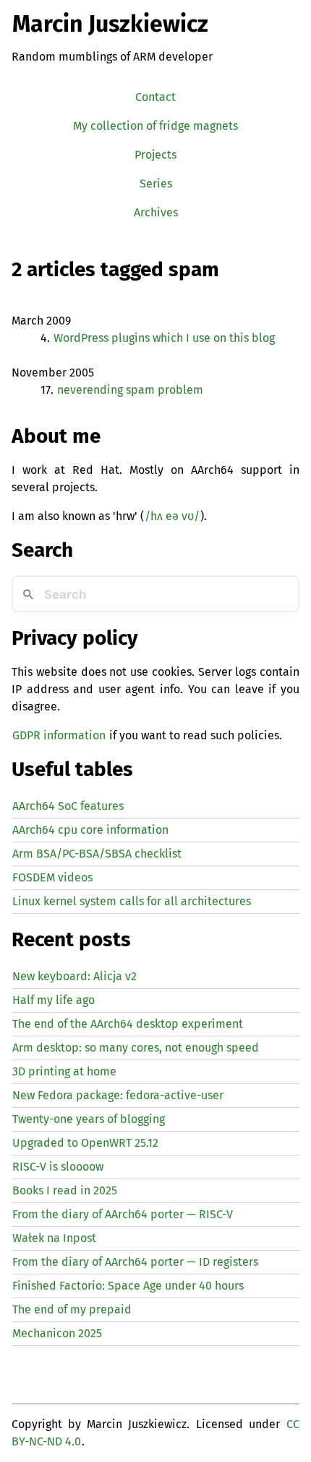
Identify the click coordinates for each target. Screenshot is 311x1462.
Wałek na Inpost (54, 1238)
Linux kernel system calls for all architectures (131, 901)
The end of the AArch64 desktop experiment (127, 1024)
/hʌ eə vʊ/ (172, 516)
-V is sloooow (57, 1166)
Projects (155, 155)
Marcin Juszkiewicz (110, 24)
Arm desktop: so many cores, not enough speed (135, 1047)
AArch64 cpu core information (90, 830)
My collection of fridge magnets (155, 126)
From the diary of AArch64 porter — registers (135, 1262)
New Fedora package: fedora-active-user (117, 1095)
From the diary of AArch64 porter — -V (122, 1214)
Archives (156, 212)
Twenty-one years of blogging (88, 1119)
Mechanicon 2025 (57, 1333)
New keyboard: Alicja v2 (74, 976)
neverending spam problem (130, 390)
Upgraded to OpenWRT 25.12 (85, 1143)
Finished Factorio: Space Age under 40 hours (128, 1286)
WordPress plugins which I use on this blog (164, 338)
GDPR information (59, 735)
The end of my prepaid (72, 1309)
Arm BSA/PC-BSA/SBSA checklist (97, 853)
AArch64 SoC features (68, 806)
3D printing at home (64, 1071)
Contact (155, 97)
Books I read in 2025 (64, 1190)
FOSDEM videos (52, 877)
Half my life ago (53, 1000)
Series (156, 183)
